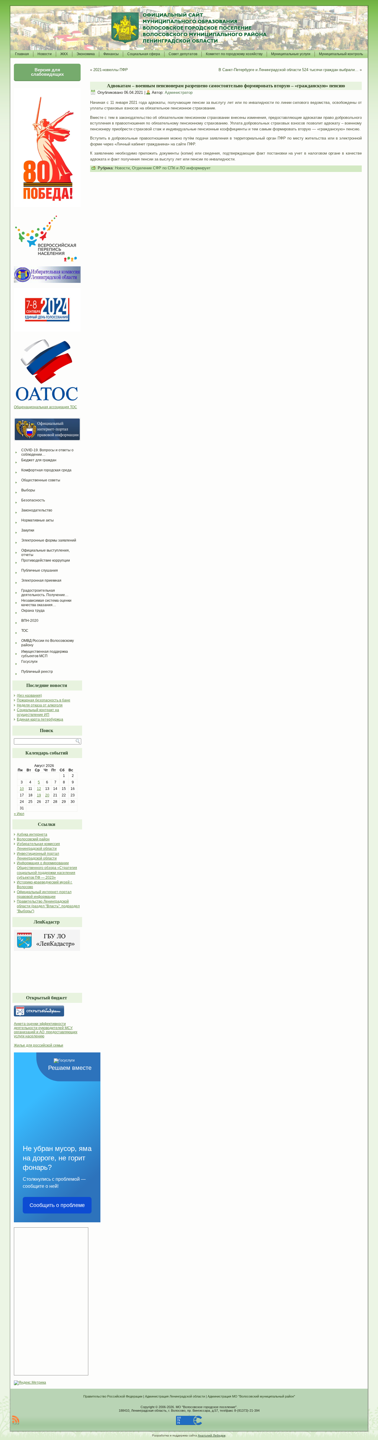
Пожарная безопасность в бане (43, 700)
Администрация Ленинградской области (175, 1396)
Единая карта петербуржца (40, 719)
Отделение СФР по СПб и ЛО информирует (171, 168)
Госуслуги (29, 662)
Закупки (27, 530)
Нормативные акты (37, 520)
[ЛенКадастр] (47, 950)
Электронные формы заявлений (48, 540)
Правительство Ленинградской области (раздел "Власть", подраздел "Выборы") (48, 906)
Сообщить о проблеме (57, 1205)
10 (22, 789)
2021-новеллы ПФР (110, 70)
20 (47, 795)
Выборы (28, 490)
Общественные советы (40, 480)
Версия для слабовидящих (47, 72)
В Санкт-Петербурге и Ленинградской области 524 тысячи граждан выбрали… (289, 70)
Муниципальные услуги (290, 54)
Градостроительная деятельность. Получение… (45, 592)
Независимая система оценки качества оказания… (46, 602)
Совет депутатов (183, 54)
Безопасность (33, 500)
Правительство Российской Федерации (112, 1396)
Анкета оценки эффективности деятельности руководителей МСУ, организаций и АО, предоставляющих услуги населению (45, 1030)
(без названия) (29, 695)
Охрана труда (33, 611)
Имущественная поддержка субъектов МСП (45, 654)
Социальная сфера (143, 54)
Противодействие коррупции (45, 560)
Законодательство (36, 510)
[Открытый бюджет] (47, 1011)
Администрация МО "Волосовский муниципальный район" (251, 1396)
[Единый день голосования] (47, 330)
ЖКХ (64, 54)
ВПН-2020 (29, 621)
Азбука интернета (32, 834)
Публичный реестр (37, 672)
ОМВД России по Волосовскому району (48, 643)
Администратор (179, 92)
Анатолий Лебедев (211, 1435)
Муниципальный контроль (341, 54)
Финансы (111, 54)
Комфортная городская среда (46, 470)
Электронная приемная (41, 580)
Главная (22, 54)
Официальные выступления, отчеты (46, 552)
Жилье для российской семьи (38, 1045)
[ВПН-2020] (46, 260)
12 (39, 789)
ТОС (24, 631)
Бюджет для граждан (38, 460)
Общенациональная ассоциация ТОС (45, 407)
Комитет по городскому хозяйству (234, 54)
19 (39, 795)
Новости (45, 54)
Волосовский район (33, 839)
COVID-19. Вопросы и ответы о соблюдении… (47, 452)
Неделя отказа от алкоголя (40, 705)
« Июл (19, 814)
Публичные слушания (39, 570)
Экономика (85, 54)
